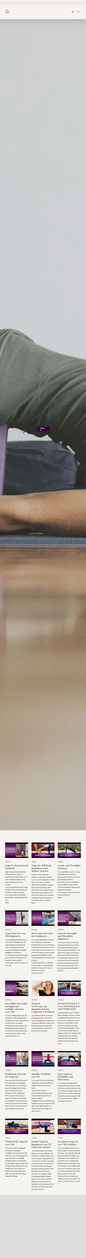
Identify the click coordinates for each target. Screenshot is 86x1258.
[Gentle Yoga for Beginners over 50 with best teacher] (43, 1126)
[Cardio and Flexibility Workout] (69, 850)
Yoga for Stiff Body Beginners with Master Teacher (41, 868)
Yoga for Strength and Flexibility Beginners (67, 936)
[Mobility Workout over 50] (43, 1058)
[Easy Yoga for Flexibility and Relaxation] (69, 1058)
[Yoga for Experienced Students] (16, 850)
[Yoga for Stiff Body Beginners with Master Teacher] (43, 850)
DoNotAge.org (36, 1018)
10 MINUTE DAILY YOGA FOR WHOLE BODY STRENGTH (69, 1006)
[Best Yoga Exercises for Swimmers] (43, 918)
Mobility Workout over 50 (41, 1075)
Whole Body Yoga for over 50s (16, 1143)
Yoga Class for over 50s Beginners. (15, 935)
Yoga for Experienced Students (16, 867)
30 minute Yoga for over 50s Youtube (68, 1143)
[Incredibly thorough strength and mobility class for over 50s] (16, 988)
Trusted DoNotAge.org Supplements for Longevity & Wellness (42, 1007)
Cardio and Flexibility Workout (69, 867)
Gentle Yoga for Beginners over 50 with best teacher (41, 1144)
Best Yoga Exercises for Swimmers (42, 935)
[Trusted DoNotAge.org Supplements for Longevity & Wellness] (43, 988)
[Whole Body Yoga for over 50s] (16, 1126)
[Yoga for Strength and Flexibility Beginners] (69, 918)
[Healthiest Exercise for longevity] (16, 1058)
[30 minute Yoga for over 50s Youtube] (69, 1126)
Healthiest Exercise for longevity (15, 1075)
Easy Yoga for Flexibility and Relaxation (65, 1077)
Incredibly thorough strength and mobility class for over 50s (16, 1007)
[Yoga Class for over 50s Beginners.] (16, 918)
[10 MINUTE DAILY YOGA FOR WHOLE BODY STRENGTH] (69, 988)
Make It (42, 429)
